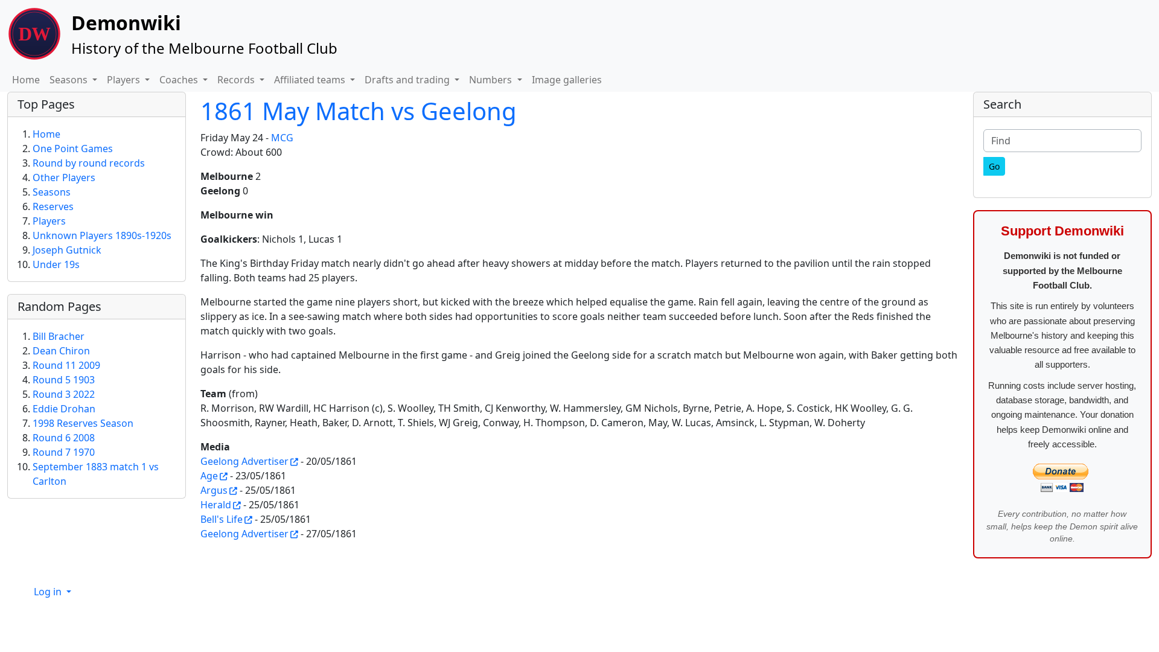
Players (49, 221)
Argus (214, 490)
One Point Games (73, 148)
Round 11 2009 (66, 365)
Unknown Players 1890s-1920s (102, 235)
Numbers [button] (491, 79)
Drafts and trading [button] (408, 79)
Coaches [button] (179, 79)
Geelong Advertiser (244, 461)
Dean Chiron (61, 350)
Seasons (52, 192)
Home (26, 79)
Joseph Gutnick (67, 250)
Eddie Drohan (64, 408)
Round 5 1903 (64, 379)
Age (209, 475)
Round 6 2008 (64, 437)
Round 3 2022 (64, 394)
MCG (282, 137)
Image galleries (567, 79)
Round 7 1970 (64, 452)
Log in (49, 591)
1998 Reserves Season (83, 423)
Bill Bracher (59, 336)
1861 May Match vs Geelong (358, 110)
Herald (215, 504)
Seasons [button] (69, 79)
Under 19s (56, 264)
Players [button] (124, 79)
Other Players (64, 177)
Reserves (53, 206)
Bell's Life (221, 519)
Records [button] (237, 79)
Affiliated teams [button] (311, 79)
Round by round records (89, 163)
